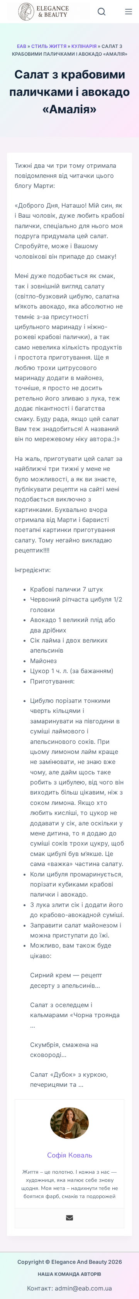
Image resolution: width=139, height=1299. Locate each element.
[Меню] (128, 11)
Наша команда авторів (69, 1274)
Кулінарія (84, 46)
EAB (21, 46)
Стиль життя (48, 46)
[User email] (69, 1218)
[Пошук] (101, 11)
